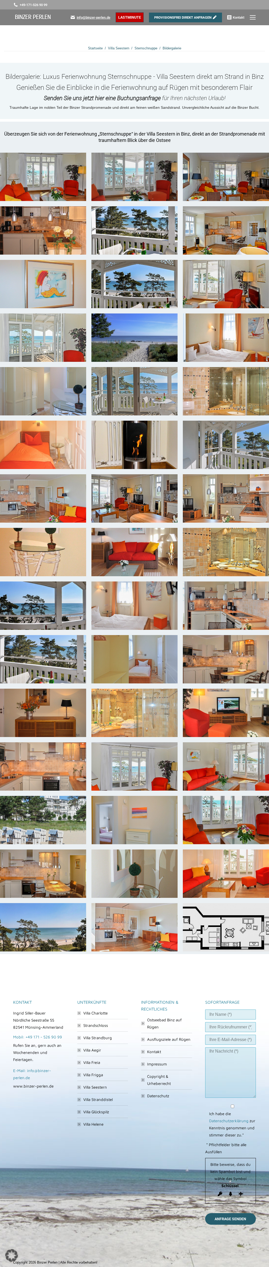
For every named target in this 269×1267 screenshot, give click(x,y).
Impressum (157, 1064)
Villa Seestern (95, 1087)
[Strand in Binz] (134, 337)
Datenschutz (158, 1096)
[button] (11, 1255)
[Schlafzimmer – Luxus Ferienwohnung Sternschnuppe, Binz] (226, 337)
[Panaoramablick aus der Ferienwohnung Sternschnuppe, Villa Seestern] (43, 605)
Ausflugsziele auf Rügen (168, 1039)
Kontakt (154, 1051)
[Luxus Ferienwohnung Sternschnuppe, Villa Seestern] (43, 284)
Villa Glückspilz (96, 1112)
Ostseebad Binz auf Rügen (164, 1023)
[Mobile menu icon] (253, 17)
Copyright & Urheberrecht (159, 1080)
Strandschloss (95, 1025)
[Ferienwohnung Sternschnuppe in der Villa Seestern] (43, 177)
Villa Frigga (93, 1075)
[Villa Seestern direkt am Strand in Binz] (43, 820)
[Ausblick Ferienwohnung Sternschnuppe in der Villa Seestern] (134, 177)
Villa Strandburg (97, 1038)
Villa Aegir (92, 1050)
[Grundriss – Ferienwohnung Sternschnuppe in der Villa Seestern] (226, 927)
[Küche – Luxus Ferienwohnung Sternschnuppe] (43, 230)
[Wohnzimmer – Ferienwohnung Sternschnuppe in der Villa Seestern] (226, 284)
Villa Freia (91, 1062)
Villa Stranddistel (98, 1099)
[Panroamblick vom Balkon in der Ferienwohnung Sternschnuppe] (134, 284)
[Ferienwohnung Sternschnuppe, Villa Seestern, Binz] (43, 498)
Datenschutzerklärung (229, 1121)
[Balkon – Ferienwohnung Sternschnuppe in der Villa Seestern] (134, 230)
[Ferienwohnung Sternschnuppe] (43, 713)
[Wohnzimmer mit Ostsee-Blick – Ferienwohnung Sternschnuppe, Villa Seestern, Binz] (134, 766)
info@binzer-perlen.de (93, 17)
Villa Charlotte (95, 1013)
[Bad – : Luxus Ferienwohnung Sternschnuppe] (226, 391)
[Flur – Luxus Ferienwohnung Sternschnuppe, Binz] (43, 391)
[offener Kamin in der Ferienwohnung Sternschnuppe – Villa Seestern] (134, 445)
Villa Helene (93, 1124)
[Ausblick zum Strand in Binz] (43, 927)
